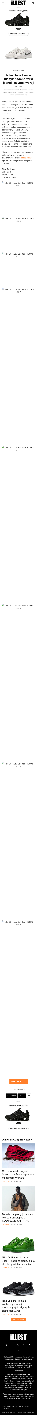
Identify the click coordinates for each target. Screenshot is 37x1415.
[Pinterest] (23, 1345)
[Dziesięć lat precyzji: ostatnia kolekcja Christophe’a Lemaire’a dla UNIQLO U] (18, 1198)
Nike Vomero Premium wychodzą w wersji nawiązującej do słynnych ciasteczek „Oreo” (16, 1305)
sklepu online (26, 157)
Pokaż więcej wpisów (18, 1319)
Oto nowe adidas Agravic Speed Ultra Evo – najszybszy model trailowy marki (18, 1174)
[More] (29, 1095)
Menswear (6, 1224)
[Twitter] (18, 1345)
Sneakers (18, 87)
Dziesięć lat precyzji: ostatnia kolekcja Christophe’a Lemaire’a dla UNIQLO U (17, 1217)
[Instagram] (6, 1345)
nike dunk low (18, 1089)
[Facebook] (12, 1345)
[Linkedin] (18, 1351)
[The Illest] (18, 3)
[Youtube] (29, 1345)
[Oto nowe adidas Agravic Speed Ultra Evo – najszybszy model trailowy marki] (18, 1155)
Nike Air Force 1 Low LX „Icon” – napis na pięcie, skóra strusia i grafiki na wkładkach (18, 1260)
